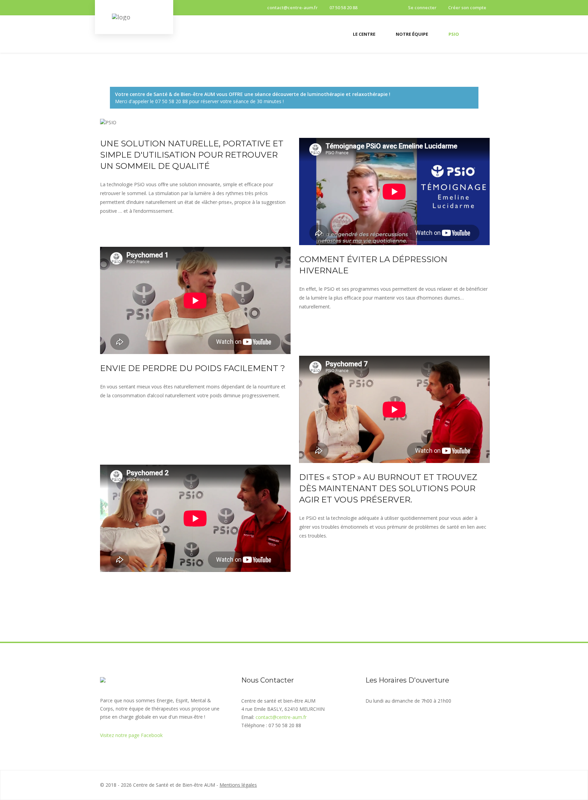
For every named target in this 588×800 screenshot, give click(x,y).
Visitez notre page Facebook (131, 735)
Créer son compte (467, 7)
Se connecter (422, 7)
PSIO (453, 34)
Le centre (364, 34)
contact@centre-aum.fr (292, 7)
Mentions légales (238, 785)
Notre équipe (412, 34)
